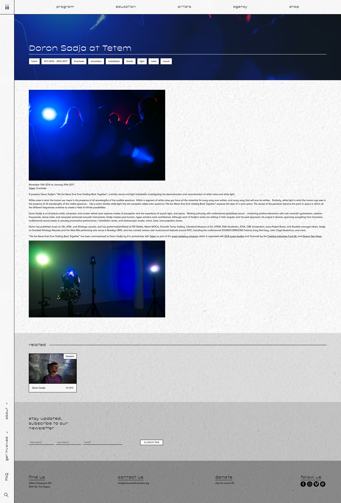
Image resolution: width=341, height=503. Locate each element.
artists (184, 6)
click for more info (224, 483)
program (65, 6)
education (126, 6)
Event (34, 61)
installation (114, 61)
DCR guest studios (234, 236)
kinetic (129, 61)
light (142, 61)
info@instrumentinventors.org (133, 483)
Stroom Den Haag (312, 236)
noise (153, 61)
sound (166, 61)
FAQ (6, 477)
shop (294, 6)
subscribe (151, 442)
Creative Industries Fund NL (282, 236)
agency (240, 6)
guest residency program (185, 236)
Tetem (32, 188)
